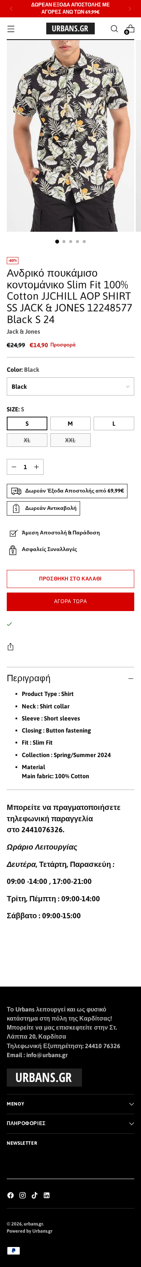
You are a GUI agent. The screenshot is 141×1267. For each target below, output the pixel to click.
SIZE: (15, 409)
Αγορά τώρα (70, 601)
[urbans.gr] (70, 28)
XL (27, 440)
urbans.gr (33, 1224)
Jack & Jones (23, 331)
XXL (70, 440)
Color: (23, 369)
